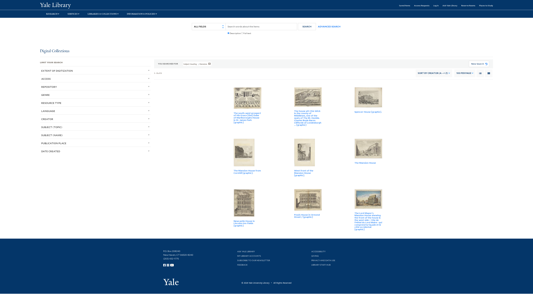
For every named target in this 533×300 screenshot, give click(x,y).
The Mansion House (365, 162)
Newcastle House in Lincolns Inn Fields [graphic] (244, 223)
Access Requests (421, 5)
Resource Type (51, 103)
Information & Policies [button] (141, 13)
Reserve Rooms (468, 5)
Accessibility (318, 251)
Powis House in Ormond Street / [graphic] (307, 215)
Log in (436, 5)
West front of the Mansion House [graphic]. (303, 173)
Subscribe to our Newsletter (253, 260)
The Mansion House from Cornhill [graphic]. (247, 171)
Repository (49, 86)
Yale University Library (74, 5)
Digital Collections (54, 51)
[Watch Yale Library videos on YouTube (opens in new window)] (172, 265)
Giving (315, 256)
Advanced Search (329, 26)
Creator (47, 119)
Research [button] (51, 13)
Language (48, 111)
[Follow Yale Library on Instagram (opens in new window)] (168, 265)
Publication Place (53, 143)
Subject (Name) (52, 135)
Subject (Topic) (51, 127)
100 (463, 73)
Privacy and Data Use (323, 260)
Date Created (50, 151)
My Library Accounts (249, 256)
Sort (433, 73)
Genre (45, 95)
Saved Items (404, 5)
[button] (307, 26)
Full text (247, 33)
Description (235, 33)
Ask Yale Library (450, 5)
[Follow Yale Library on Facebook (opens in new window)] (164, 265)
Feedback (242, 265)
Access (46, 78)
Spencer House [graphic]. (368, 111)
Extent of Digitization (57, 70)
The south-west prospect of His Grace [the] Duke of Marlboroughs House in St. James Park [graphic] (247, 118)
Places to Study (486, 5)
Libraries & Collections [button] (102, 13)
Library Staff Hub (321, 265)
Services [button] (72, 13)
